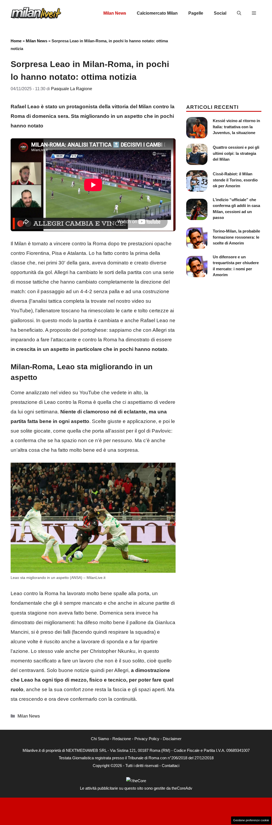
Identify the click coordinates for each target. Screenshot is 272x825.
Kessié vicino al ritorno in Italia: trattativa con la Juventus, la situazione (236, 126)
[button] (239, 13)
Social (220, 13)
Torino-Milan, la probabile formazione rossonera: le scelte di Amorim (236, 237)
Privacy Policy (146, 738)
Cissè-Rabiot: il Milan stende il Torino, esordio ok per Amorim (235, 180)
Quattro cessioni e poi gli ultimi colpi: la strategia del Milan (236, 153)
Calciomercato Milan (157, 13)
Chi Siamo (100, 738)
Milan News (114, 13)
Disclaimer (172, 738)
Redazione (121, 738)
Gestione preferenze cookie (251, 820)
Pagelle (195, 13)
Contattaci (170, 765)
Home (16, 41)
